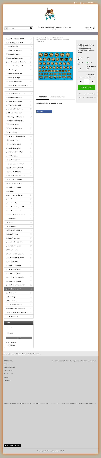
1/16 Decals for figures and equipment (16, 85)
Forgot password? (11, 345)
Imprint (6, 364)
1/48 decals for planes (12, 316)
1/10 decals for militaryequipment (15, 38)
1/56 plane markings (11, 226)
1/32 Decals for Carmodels (13, 144)
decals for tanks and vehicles (14, 304)
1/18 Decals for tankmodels (13, 105)
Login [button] (83, 3)
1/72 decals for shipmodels (13, 265)
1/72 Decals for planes (12, 261)
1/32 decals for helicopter (13, 148)
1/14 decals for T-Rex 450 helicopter (16, 62)
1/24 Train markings (11, 132)
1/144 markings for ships (13, 77)
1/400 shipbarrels (10, 191)
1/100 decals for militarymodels (14, 42)
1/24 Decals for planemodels (14, 128)
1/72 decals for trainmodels (13, 269)
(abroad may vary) (91, 66)
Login (19, 338)
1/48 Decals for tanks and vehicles (15, 214)
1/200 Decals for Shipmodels (14, 113)
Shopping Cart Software (43, 451)
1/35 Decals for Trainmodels (14, 179)
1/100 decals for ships (12, 46)
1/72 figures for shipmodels (13, 273)
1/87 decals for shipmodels (13, 281)
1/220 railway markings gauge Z (15, 120)
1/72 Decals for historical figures (15, 257)
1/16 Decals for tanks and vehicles (15, 93)
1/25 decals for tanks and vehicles (15, 136)
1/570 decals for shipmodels (14, 230)
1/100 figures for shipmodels (14, 50)
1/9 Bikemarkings (11, 297)
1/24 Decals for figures (12, 124)
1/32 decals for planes (12, 156)
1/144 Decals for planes (12, 70)
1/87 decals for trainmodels (13, 289)
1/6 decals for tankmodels (13, 238)
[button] (75, 2)
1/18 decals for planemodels (14, 101)
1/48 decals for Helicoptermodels (15, 207)
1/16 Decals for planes (12, 89)
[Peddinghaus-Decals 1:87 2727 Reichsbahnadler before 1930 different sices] (55, 66)
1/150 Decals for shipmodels (14, 81)
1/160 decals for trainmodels (14, 97)
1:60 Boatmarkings (11, 301)
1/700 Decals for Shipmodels (14, 246)
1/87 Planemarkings (11, 293)
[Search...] (31, 28)
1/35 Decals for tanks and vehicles (15, 175)
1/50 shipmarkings (11, 218)
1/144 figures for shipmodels (14, 73)
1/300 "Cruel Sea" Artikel (12, 140)
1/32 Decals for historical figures (15, 152)
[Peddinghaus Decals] (50, 14)
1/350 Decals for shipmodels (14, 183)
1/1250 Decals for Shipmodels (14, 58)
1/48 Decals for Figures (12, 203)
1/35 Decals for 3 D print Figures (15, 164)
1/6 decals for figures (12, 234)
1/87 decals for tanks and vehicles (15, 285)
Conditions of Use (9, 374)
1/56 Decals (9, 222)
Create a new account (12, 342)
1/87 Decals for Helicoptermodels (15, 277)
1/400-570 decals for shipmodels (15, 195)
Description (42, 97)
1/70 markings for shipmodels (14, 242)
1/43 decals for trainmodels (13, 199)
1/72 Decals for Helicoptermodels (15, 254)
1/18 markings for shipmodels (14, 109)
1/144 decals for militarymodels (14, 66)
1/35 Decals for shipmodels (13, 171)
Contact (6, 377)
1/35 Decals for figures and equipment (16, 312)
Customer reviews (57, 97)
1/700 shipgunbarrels (12, 250)
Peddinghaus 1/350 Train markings (15, 308)
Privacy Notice (8, 370)
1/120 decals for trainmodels (14, 54)
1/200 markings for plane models (15, 117)
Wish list (91, 3)
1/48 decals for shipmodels (13, 210)
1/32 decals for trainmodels (13, 160)
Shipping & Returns (9, 367)
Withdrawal (7, 380)
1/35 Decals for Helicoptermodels (15, 167)
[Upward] (96, 455)
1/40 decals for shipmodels (13, 187)
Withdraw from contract (12, 445)
